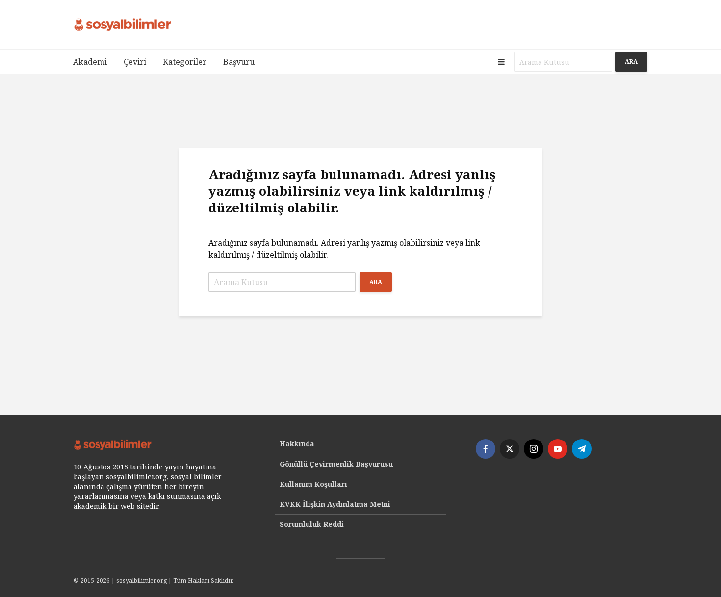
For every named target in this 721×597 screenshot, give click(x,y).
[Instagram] (533, 449)
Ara (631, 61)
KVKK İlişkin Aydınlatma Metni (335, 504)
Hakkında (297, 443)
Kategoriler (184, 61)
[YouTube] (557, 449)
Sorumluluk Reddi (312, 524)
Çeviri (135, 61)
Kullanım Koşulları (313, 484)
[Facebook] (485, 449)
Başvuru (239, 61)
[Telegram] (582, 449)
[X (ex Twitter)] (509, 449)
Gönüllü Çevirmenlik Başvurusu (336, 463)
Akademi (90, 61)
